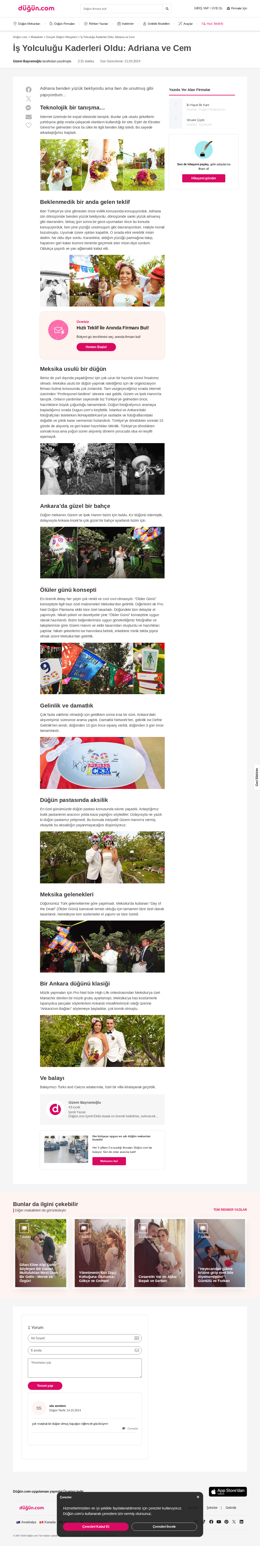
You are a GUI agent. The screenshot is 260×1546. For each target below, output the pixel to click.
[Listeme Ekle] (29, 125)
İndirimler (128, 23)
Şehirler (212, 1507)
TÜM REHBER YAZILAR (230, 1209)
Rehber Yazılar (98, 23)
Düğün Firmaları (64, 23)
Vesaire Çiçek (199, 122)
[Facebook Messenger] (28, 108)
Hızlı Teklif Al (215, 23)
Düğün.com (20, 37)
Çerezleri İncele (164, 1526)
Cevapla (131, 1428)
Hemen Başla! (96, 347)
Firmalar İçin (239, 8)
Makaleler (37, 37)
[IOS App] (228, 1492)
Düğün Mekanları (29, 23)
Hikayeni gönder (203, 178)
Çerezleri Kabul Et (95, 1526)
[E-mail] (28, 117)
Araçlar (188, 23)
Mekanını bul (109, 1161)
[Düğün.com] (36, 8)
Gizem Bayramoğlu (27, 61)
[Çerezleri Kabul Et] (198, 1497)
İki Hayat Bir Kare (206, 107)
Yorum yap (45, 1385)
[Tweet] (28, 98)
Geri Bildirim (257, 777)
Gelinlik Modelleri (158, 23)
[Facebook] (28, 89)
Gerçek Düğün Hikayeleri (61, 37)
